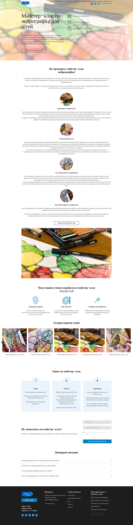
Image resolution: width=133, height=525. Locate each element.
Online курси (108, 1)
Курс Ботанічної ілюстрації (99, 497)
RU (38, 2)
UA (34, 2)
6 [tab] (71, 358)
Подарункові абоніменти (89, 1)
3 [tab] (64, 358)
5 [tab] (69, 358)
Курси (51, 1)
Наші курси (71, 495)
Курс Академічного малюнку (100, 500)
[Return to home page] (25, 3)
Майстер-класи (58, 1)
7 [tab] (73, 358)
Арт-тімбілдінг (68, 1)
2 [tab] (62, 358)
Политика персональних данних (55, 495)
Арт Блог (100, 1)
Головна (70, 507)
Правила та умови (50, 497)
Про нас (70, 504)
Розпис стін (77, 1)
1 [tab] (59, 358)
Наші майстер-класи (74, 498)
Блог (69, 501)
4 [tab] (66, 358)
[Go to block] (31, 494)
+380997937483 (50, 503)
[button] (92, 4)
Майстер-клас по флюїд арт (99, 503)
